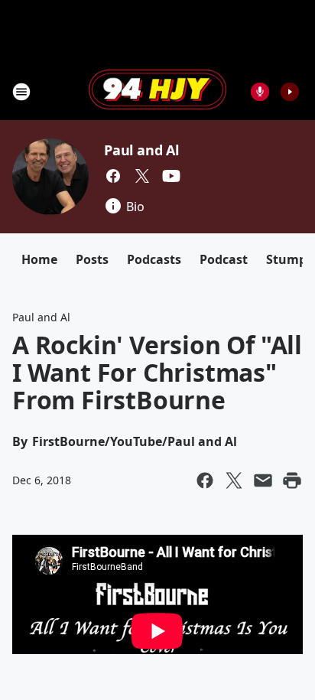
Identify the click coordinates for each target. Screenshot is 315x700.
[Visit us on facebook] (113, 176)
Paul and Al (141, 150)
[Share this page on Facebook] (205, 480)
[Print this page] (292, 480)
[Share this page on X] (234, 480)
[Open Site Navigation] (21, 92)
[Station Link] (157, 91)
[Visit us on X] (142, 176)
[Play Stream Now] (290, 92)
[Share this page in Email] (263, 480)
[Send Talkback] (260, 92)
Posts (92, 259)
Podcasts (154, 259)
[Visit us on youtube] (171, 176)
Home (39, 259)
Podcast (224, 259)
